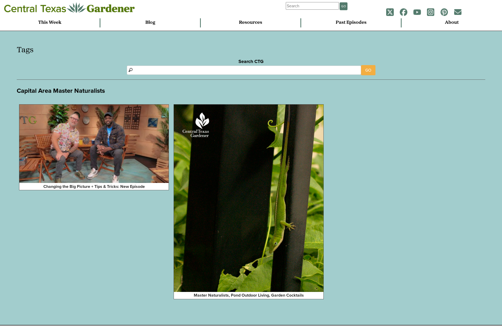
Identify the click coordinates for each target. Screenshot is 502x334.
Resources (250, 22)
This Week (49, 22)
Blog (150, 22)
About (452, 22)
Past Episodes (351, 22)
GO (343, 6)
